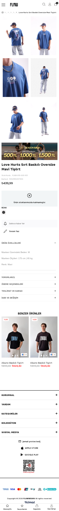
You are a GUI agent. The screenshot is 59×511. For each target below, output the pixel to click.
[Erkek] (8, 12)
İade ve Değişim (10, 297)
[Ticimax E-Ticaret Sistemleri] (29, 502)
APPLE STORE (31, 448)
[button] (12, 355)
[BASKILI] (16, 12)
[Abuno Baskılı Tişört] (15, 337)
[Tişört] (13, 12)
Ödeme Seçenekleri (12, 284)
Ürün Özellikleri (11, 243)
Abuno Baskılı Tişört (12, 362)
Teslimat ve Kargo (12, 291)
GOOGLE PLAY (31, 454)
